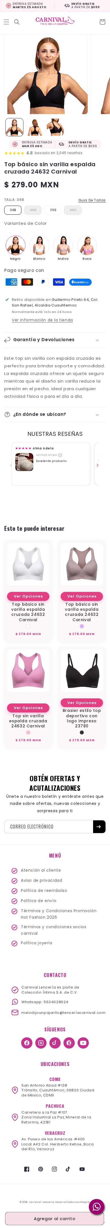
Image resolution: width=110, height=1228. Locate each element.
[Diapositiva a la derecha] (98, 465)
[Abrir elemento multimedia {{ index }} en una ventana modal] (24, 462)
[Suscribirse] (99, 826)
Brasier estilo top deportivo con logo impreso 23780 (82, 718)
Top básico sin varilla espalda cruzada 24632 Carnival (28, 612)
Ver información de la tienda (42, 320)
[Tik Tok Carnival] (55, 1043)
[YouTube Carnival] (83, 1043)
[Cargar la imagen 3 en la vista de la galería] (55, 127)
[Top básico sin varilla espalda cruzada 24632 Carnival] (15, 245)
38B (53, 210)
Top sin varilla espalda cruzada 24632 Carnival (28, 721)
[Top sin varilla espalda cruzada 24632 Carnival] (87, 245)
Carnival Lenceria (41, 1202)
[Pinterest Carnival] (69, 1043)
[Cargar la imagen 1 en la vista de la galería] (14, 127)
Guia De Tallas (92, 200)
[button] (7, 22)
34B (13, 210)
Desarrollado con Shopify (72, 1202)
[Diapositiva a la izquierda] (12, 465)
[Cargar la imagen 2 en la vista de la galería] (34, 127)
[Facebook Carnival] (26, 1043)
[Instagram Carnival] (41, 1043)
